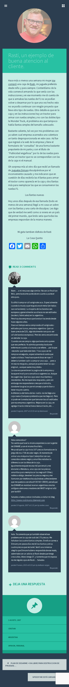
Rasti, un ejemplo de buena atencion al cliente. (31, 61)
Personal (20, 646)
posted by (29, 411)
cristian (12, 629)
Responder (54, 414)
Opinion (11, 646)
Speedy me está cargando (46, 677)
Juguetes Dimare (20, 170)
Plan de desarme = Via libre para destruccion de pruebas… (32, 664)
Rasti (32, 84)
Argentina (13, 637)
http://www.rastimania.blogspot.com (28, 500)
